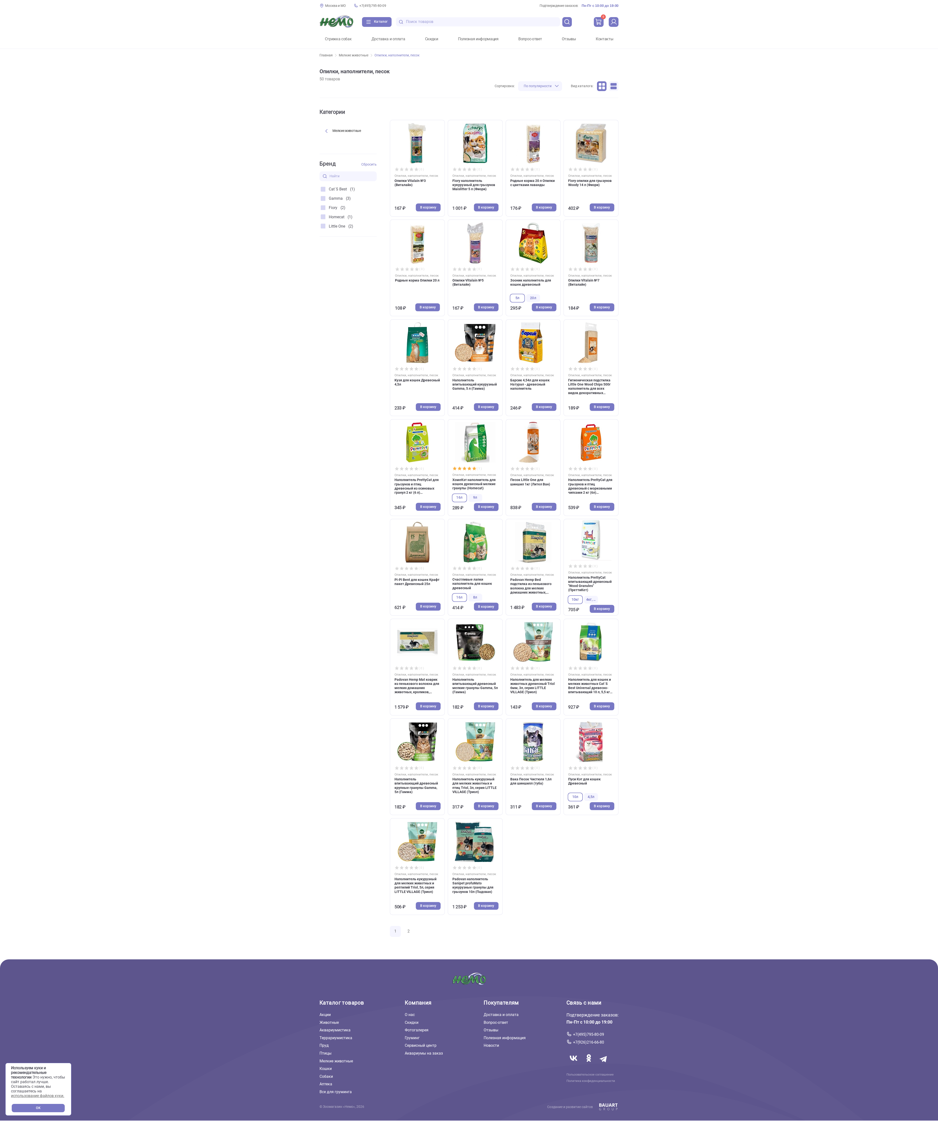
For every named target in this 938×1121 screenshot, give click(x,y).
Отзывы (569, 39)
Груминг (412, 1038)
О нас (410, 1014)
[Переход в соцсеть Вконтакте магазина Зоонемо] (574, 1063)
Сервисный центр (421, 1045)
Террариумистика (336, 1038)
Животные (329, 1022)
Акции (325, 1014)
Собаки (326, 1076)
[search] (567, 22)
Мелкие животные (353, 55)
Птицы (325, 1053)
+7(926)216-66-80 (588, 1042)
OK (38, 1108)
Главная (326, 55)
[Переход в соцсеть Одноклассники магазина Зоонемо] (589, 1063)
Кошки (326, 1068)
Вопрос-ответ (530, 39)
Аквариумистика (335, 1030)
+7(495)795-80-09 (372, 6)
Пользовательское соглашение (590, 1074)
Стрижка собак (338, 39)
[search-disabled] (401, 21)
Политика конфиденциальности (590, 1081)
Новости (491, 1045)
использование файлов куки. (37, 1095)
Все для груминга (336, 1092)
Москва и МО (335, 6)
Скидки (431, 39)
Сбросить (369, 164)
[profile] (613, 22)
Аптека (326, 1084)
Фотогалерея (416, 1030)
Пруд (324, 1045)
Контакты (604, 39)
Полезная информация (478, 39)
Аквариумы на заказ (424, 1053)
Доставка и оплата (388, 39)
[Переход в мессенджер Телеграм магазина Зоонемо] (604, 1063)
